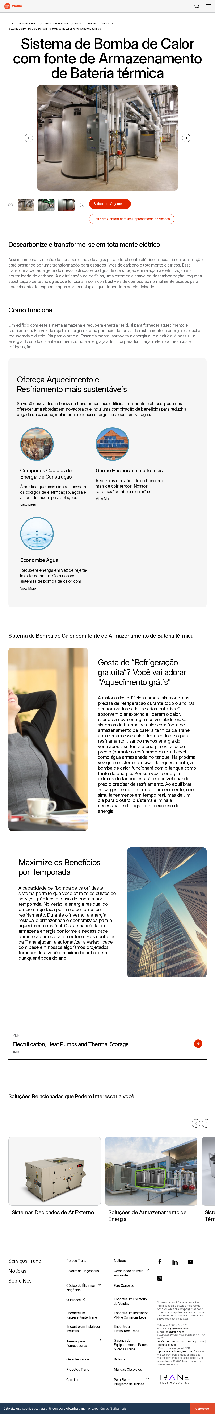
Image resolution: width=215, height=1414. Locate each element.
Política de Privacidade (171, 1341)
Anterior (196, 1123)
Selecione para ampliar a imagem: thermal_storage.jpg (66, 205)
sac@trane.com (175, 1331)
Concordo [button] (202, 1408)
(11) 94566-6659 (179, 1328)
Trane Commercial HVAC (23, 23)
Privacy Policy (196, 1341)
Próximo (186, 138)
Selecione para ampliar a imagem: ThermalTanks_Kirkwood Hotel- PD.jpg (26, 205)
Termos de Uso (167, 1344)
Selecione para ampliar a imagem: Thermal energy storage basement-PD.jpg (46, 205)
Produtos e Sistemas (56, 23)
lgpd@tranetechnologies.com (174, 1351)
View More (28, 505)
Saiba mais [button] (118, 1408)
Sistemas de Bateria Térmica (92, 23)
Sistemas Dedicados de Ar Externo (53, 1212)
